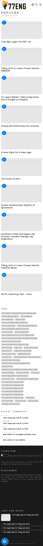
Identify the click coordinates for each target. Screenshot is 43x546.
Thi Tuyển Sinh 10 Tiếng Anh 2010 (13, 388)
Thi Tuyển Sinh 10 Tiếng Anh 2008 (13, 382)
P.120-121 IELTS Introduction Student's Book (16, 363)
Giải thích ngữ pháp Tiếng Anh (28, 325)
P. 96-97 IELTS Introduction (11, 360)
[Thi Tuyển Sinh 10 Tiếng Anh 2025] (5, 517)
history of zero (8, 332)
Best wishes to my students (14, 440)
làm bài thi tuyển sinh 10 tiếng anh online (15, 344)
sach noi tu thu (7, 366)
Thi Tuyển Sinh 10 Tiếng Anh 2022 (16, 532)
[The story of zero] (21, 167)
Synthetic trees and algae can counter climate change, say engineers (18, 236)
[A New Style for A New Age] (21, 140)
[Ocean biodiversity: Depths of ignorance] (21, 193)
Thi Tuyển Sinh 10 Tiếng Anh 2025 (25, 515)
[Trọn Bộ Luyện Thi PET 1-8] (21, 30)
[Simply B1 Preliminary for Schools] (21, 114)
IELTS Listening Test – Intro (16, 294)
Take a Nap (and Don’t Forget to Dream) (15, 376)
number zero (7, 357)
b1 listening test (8, 319)
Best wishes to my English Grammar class (19, 434)
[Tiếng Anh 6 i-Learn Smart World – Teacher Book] (21, 253)
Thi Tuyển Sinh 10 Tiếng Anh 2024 (16, 524)
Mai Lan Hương (7, 347)
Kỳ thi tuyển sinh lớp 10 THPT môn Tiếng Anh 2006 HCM (20, 338)
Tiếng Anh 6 (30, 397)
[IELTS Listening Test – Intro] (21, 282)
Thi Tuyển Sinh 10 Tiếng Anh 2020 (13, 397)
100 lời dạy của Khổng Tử (10, 316)
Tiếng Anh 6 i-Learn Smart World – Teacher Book (20, 266)
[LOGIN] (33, 5)
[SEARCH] (36, 5)
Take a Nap (35, 372)
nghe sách (19, 347)
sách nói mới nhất (23, 372)
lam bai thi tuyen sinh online (12, 341)
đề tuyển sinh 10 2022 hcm (11, 404)
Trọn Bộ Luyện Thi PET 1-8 (16, 41)
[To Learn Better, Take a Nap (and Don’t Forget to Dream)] (21, 85)
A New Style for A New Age (16, 152)
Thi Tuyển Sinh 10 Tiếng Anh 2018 (13, 391)
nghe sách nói (7, 351)
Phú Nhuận (6, 421)
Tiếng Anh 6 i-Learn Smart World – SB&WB (20, 69)
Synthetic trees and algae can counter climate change (20, 369)
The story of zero (10, 178)
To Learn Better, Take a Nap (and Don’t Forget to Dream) (20, 98)
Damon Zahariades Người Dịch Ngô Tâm (15, 322)
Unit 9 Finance (33, 401)
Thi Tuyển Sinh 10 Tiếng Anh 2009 (13, 385)
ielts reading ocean (22, 332)
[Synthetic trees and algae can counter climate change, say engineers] (21, 222)
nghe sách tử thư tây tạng (23, 351)
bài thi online (21, 319)
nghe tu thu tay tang (9, 354)
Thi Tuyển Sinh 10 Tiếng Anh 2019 (13, 394)
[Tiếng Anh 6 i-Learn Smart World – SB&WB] (21, 56)
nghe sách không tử (31, 347)
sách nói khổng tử (8, 372)
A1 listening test (27, 316)
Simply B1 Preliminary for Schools (20, 126)
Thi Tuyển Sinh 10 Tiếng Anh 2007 (28, 379)
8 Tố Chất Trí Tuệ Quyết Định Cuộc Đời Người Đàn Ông (19, 313)
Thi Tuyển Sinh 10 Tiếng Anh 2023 (16, 528)
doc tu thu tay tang (9, 325)
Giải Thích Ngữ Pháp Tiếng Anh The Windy (15, 329)
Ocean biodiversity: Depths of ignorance (18, 206)
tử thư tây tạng (21, 401)
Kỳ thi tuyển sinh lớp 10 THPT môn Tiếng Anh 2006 (18, 335)
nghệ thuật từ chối (24, 354)
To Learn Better (8, 401)
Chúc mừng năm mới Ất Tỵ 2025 (15, 418)
